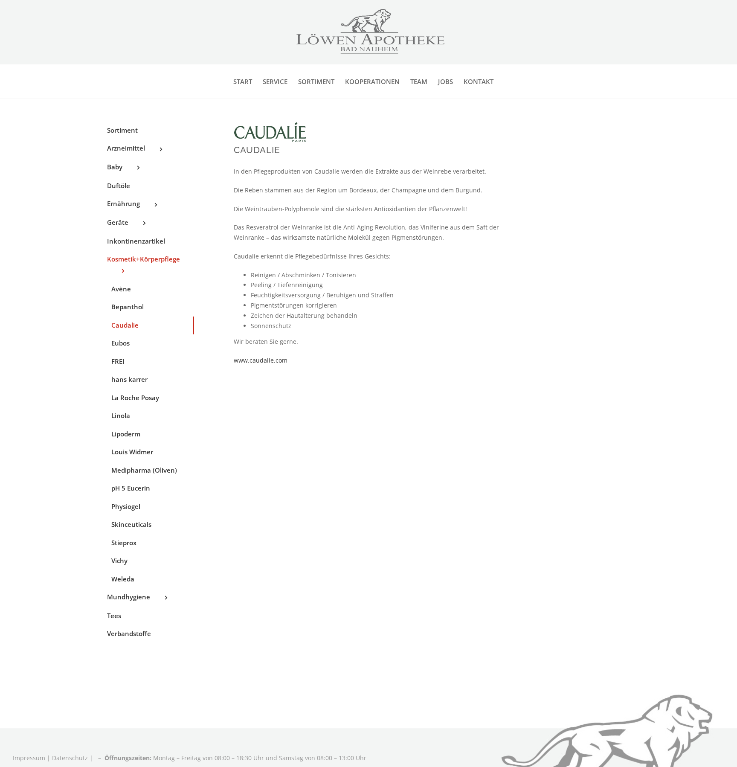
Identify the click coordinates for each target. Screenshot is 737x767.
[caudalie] (272, 123)
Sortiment (122, 130)
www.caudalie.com (260, 360)
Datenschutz (70, 758)
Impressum (30, 758)
